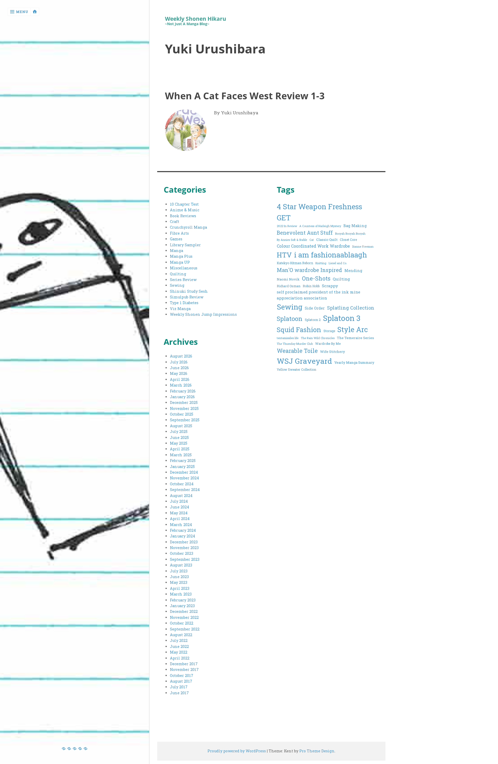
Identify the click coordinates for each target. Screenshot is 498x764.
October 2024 (181, 483)
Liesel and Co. (338, 263)
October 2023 (181, 553)
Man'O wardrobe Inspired (309, 270)
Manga (176, 250)
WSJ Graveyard (304, 361)
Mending (353, 270)
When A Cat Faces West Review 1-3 (245, 95)
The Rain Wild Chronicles (318, 338)
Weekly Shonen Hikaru (195, 19)
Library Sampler (185, 244)
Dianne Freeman (363, 246)
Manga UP (180, 262)
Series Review (183, 279)
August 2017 (181, 681)
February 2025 (183, 460)
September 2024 (185, 489)
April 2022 (179, 658)
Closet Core (348, 239)
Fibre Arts (179, 233)
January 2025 (182, 466)
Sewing (177, 285)
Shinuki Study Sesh (189, 291)
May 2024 (179, 512)
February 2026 (183, 391)
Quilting (178, 273)
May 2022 (178, 652)
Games (176, 238)
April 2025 (179, 448)
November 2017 (184, 669)
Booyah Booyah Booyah (350, 233)
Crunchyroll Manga (188, 227)
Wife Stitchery (332, 351)
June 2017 (179, 692)
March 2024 (181, 524)
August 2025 (181, 425)
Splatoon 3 (342, 318)
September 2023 (184, 559)
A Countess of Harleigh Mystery (320, 226)
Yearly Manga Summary (354, 362)
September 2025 (184, 419)
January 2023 (182, 605)
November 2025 (184, 408)
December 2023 (184, 541)
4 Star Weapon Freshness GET (319, 212)
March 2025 (181, 454)
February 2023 (183, 600)
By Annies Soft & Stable (292, 240)
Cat (311, 240)
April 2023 (179, 588)
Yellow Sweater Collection (296, 369)
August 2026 (181, 356)
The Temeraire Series (355, 337)
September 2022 (184, 629)
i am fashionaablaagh (330, 254)
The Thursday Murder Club (295, 344)
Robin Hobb (311, 286)
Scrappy (330, 285)
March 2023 (181, 594)
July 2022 (179, 640)
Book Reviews (183, 215)
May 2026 (178, 373)
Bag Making (355, 225)
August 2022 (181, 634)
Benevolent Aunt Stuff (305, 232)
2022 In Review (287, 226)
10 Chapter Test (184, 204)
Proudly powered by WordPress (237, 750)
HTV (284, 254)
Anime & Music (184, 209)
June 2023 (179, 576)
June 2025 (179, 437)
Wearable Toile (297, 350)
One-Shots (316, 278)
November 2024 (184, 477)
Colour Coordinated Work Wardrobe (313, 246)
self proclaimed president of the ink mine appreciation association (318, 295)
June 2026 (179, 367)
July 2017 (179, 686)
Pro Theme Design (317, 750)
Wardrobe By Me (328, 343)
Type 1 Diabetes (184, 302)
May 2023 (178, 582)
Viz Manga (180, 308)
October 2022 (181, 623)
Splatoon (289, 318)
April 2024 (180, 518)
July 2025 (179, 431)
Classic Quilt (326, 239)
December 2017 (184, 663)
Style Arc (352, 329)
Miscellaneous (183, 267)
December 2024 (184, 472)
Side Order (315, 308)
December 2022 (184, 611)
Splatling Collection (350, 308)
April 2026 (179, 379)
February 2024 (183, 530)
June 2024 (179, 506)
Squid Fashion (299, 329)
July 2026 (179, 362)
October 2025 (181, 414)
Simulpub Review (186, 297)
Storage (329, 331)
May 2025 (178, 443)
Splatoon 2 (313, 320)
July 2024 (179, 501)
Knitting (320, 263)
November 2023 (184, 547)
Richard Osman (288, 286)
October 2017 (181, 675)
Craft (174, 221)
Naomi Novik (288, 279)
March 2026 (181, 385)
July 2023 (179, 571)
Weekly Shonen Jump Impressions (203, 314)
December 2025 (184, 402)
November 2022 (184, 617)
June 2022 (179, 646)
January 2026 (182, 396)
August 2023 (181, 565)
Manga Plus (181, 256)
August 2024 (181, 495)
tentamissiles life (288, 338)
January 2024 (182, 536)
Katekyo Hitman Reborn (295, 263)
